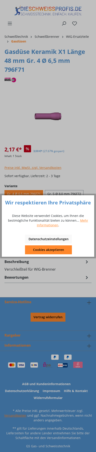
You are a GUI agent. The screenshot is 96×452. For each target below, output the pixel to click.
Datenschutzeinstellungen (49, 239)
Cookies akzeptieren (48, 250)
